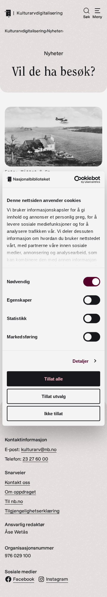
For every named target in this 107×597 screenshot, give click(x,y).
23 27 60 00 (35, 459)
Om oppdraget (20, 492)
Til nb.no (14, 501)
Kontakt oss (17, 482)
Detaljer (81, 360)
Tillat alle (53, 378)
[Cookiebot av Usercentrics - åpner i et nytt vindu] (75, 179)
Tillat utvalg (54, 396)
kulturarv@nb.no (38, 449)
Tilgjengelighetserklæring (32, 511)
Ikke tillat (53, 413)
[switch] (91, 300)
